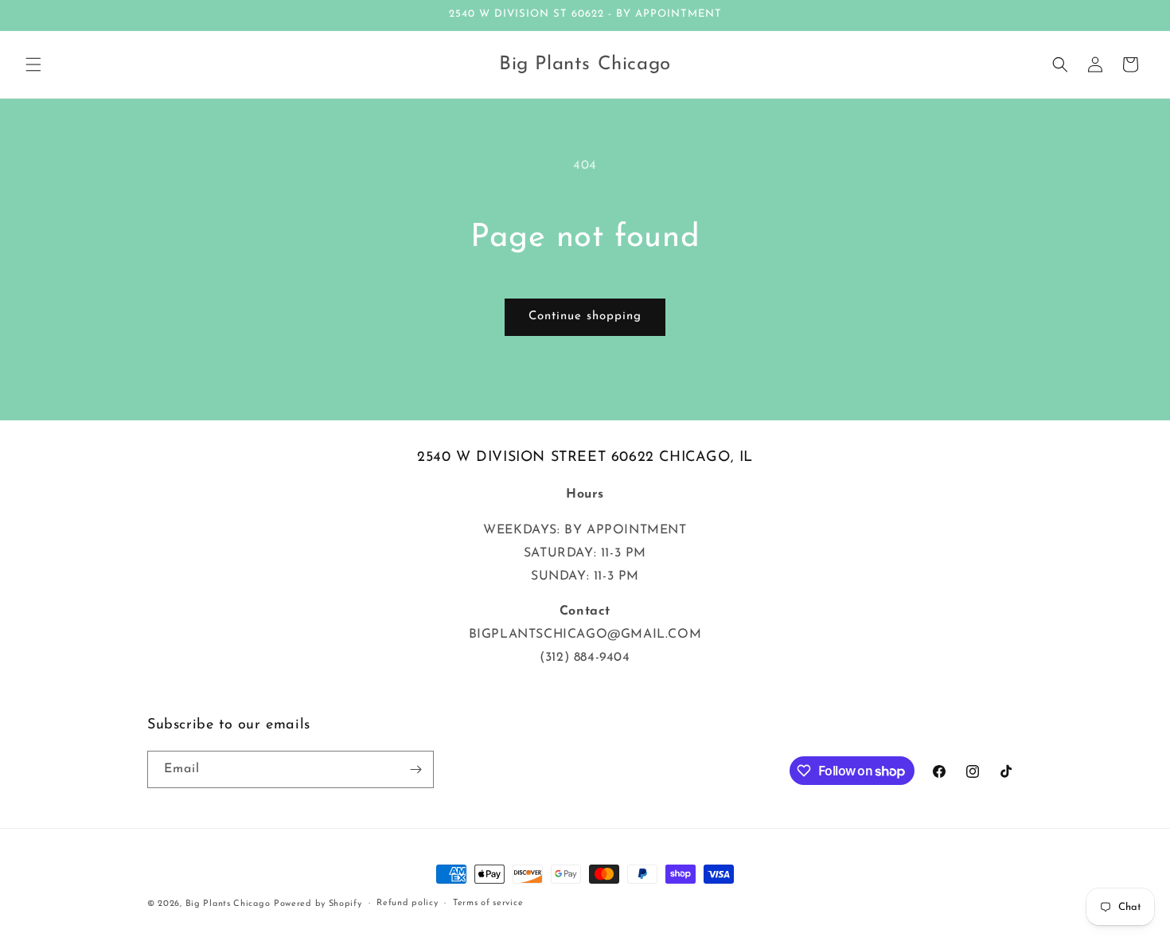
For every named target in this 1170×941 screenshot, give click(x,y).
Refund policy (407, 903)
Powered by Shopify (318, 904)
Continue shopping (585, 316)
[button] (33, 64)
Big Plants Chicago (228, 904)
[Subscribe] (415, 769)
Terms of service (488, 903)
